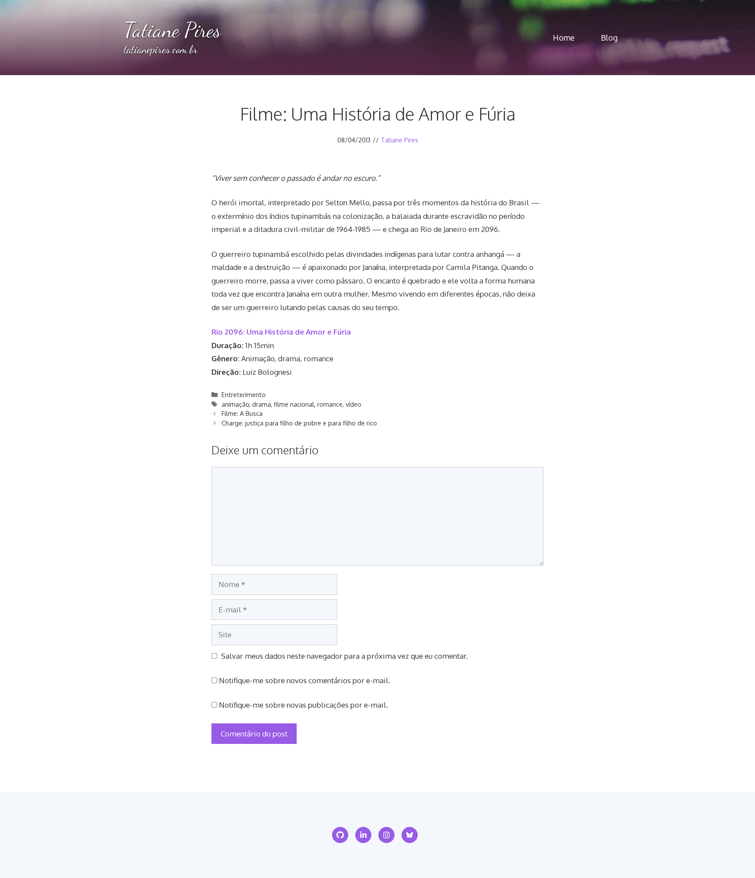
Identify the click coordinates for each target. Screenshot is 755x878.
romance (330, 404)
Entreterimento (244, 394)
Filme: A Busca (242, 413)
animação (235, 404)
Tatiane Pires (172, 29)
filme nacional (294, 404)
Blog (609, 37)
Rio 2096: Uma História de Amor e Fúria (281, 331)
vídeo (353, 404)
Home (564, 37)
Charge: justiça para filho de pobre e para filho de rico (299, 423)
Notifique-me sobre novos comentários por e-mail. (304, 680)
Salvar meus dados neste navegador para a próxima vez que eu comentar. (344, 655)
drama (261, 404)
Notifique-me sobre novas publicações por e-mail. (303, 704)
